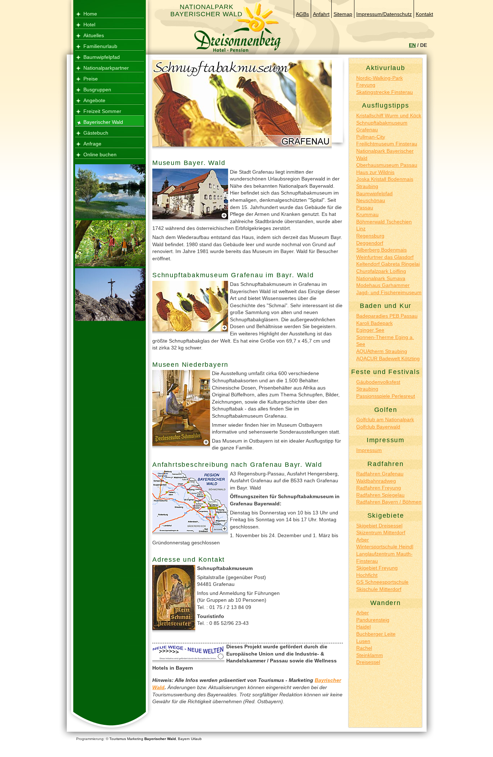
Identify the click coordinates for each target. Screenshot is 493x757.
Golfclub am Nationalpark (385, 419)
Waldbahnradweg (376, 481)
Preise (90, 79)
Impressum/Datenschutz (384, 14)
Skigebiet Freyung (377, 568)
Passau (364, 207)
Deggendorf (369, 243)
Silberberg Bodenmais (381, 250)
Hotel (89, 24)
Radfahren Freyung (378, 488)
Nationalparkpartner (106, 68)
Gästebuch (95, 133)
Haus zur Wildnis (375, 172)
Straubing (367, 186)
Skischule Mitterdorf (378, 589)
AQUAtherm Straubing (381, 351)
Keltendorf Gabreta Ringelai (388, 264)
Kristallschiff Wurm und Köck (388, 115)
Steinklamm (369, 655)
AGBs (302, 14)
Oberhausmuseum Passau (386, 165)
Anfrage (92, 144)
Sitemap (342, 14)
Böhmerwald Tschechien (384, 222)
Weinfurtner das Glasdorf (385, 257)
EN (412, 45)
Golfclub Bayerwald (378, 427)
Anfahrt (321, 14)
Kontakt (424, 14)
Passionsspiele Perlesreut (385, 396)
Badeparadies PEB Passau (387, 316)
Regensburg (370, 236)
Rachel (364, 648)
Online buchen (100, 154)
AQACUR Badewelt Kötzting (388, 358)
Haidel (363, 627)
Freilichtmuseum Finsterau (386, 144)
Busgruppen (97, 89)
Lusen (363, 641)
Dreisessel (368, 662)
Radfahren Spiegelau (380, 495)
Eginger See (370, 330)
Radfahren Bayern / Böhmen (389, 502)
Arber (362, 540)
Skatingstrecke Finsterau (384, 92)
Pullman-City (370, 137)
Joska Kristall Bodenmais (384, 179)
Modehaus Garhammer (383, 285)
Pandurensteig (372, 620)
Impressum (369, 450)
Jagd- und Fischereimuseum (389, 292)
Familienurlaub (100, 46)
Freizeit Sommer (102, 111)
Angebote (94, 100)
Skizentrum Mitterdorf (380, 532)
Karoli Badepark (374, 323)
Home (90, 14)
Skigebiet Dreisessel (379, 525)
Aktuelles (93, 35)
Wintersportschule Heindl (384, 546)
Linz (361, 228)
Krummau (367, 214)
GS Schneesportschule (382, 582)
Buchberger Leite (376, 634)
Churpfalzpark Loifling (381, 271)
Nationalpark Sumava (380, 278)
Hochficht (367, 575)
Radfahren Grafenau (379, 474)
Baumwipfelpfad (101, 57)
